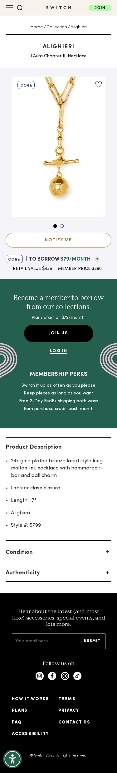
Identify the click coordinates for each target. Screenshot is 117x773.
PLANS (20, 710)
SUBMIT (92, 641)
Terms (67, 699)
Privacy (69, 710)
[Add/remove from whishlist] (98, 84)
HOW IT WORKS (30, 699)
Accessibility (30, 734)
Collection (56, 27)
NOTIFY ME (58, 240)
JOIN (100, 8)
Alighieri (79, 27)
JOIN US (58, 333)
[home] (58, 8)
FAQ (17, 722)
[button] (20, 8)
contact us (74, 722)
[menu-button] (9, 8)
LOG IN (58, 351)
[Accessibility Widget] (12, 759)
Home (37, 27)
